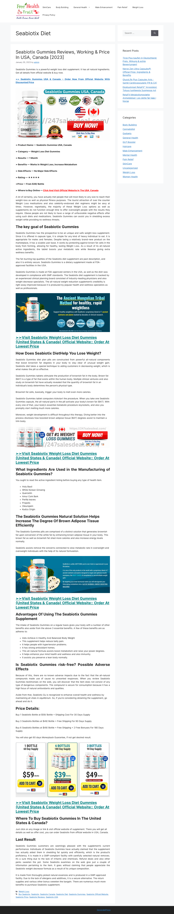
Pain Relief (122, 7)
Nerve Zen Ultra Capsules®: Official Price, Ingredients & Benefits (137, 72)
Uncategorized (130, 168)
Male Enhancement (103, 7)
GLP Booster (129, 142)
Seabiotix (35, 894)
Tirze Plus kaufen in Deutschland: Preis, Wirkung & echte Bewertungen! (140, 61)
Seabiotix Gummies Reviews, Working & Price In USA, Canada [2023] (63, 54)
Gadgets (127, 133)
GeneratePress (104, 910)
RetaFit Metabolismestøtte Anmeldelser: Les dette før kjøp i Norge (139, 97)
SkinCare (47, 7)
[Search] (154, 33)
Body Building (62, 7)
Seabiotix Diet (62, 894)
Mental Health (130, 155)
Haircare (127, 146)
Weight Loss (137, 7)
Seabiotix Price (22, 897)
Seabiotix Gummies (77, 894)
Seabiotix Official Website (97, 894)
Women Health (130, 176)
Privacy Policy (49, 15)
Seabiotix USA (52, 897)
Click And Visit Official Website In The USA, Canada (70, 190)
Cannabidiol (129, 129)
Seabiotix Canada (47, 894)
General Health (80, 7)
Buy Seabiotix (24, 894)
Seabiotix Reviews (37, 897)
